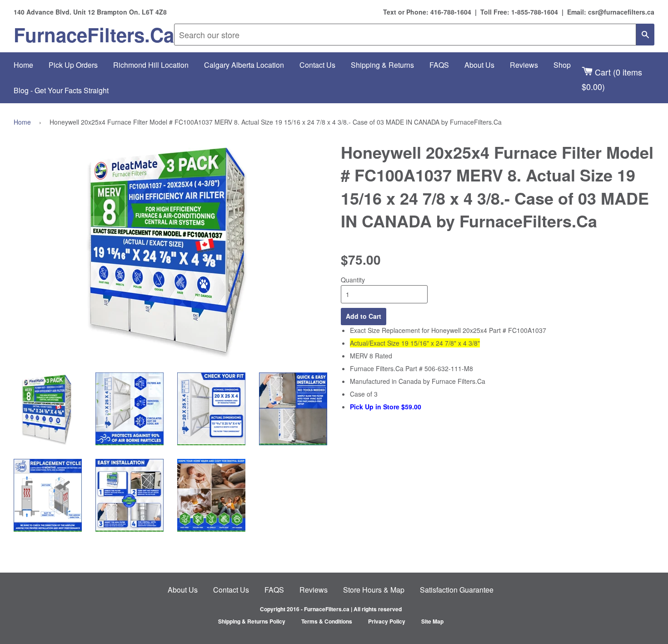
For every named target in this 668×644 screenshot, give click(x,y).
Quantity (353, 279)
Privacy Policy (386, 621)
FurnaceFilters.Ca (94, 34)
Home (23, 65)
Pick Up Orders (73, 65)
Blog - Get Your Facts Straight (61, 90)
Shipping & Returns (382, 65)
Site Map (432, 621)
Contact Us (317, 65)
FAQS (439, 65)
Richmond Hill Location (151, 65)
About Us (479, 65)
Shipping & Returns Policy (251, 621)
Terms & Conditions (326, 621)
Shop (562, 65)
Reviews (524, 65)
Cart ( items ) (612, 79)
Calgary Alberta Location (244, 65)
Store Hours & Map (373, 589)
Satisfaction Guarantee (457, 589)
